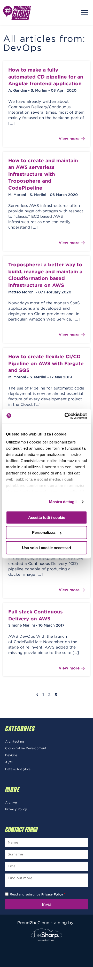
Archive (11, 802)
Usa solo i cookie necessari (46, 547)
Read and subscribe (38, 894)
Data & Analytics (17, 769)
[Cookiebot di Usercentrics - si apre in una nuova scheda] (65, 415)
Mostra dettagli (63, 502)
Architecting (14, 741)
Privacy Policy (16, 809)
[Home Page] (17, 12)
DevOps (11, 755)
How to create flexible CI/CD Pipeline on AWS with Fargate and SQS (46, 363)
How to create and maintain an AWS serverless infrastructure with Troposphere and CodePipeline (43, 174)
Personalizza (43, 532)
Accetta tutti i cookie (46, 517)
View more (69, 139)
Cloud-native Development (25, 748)
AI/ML (9, 762)
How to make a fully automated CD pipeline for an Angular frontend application (45, 76)
